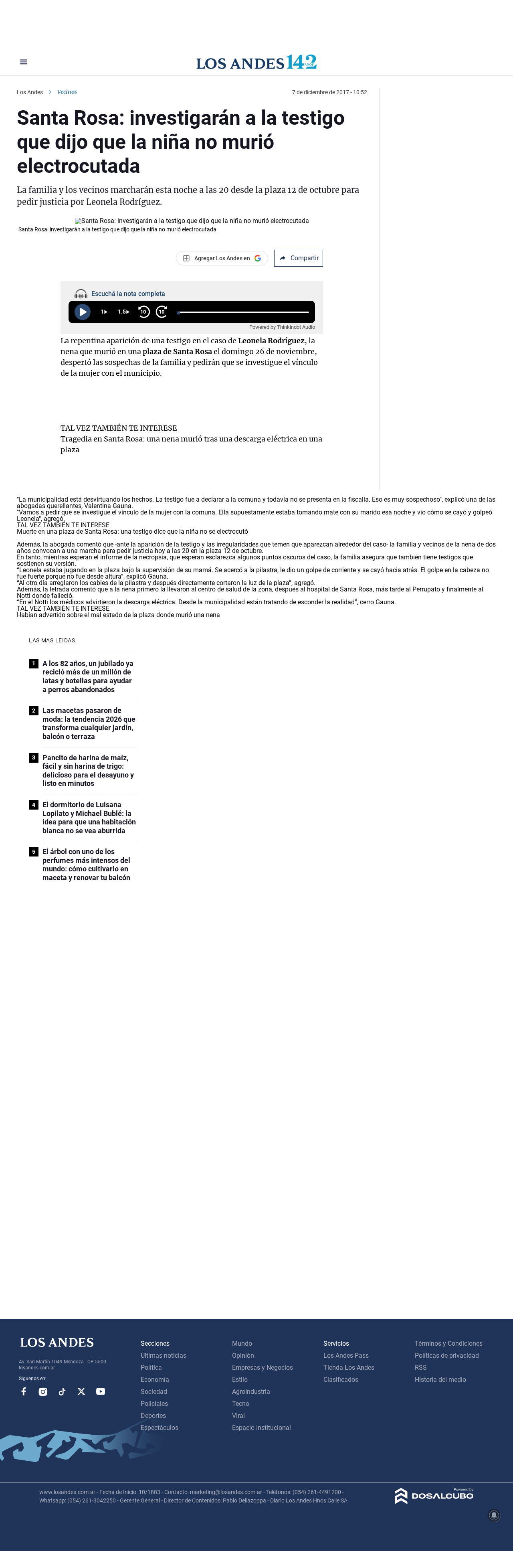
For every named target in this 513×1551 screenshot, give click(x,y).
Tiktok (62, 1391)
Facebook (23, 1391)
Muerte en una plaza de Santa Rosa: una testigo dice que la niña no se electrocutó (132, 531)
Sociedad (154, 1391)
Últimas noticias (163, 1355)
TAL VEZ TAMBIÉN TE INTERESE (119, 428)
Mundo (242, 1343)
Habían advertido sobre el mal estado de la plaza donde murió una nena (118, 615)
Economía (155, 1379)
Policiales (154, 1403)
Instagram (43, 1391)
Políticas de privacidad (447, 1355)
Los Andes (30, 92)
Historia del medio (440, 1379)
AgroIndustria (251, 1391)
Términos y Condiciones (449, 1343)
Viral (238, 1415)
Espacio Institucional (261, 1428)
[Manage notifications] (494, 1515)
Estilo (240, 1379)
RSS (421, 1367)
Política (151, 1367)
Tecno (240, 1403)
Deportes (153, 1415)
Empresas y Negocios (262, 1367)
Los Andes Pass (346, 1355)
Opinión (243, 1355)
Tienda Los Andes (348, 1367)
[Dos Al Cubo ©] (434, 1502)
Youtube (100, 1391)
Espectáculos (159, 1428)
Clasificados (340, 1379)
